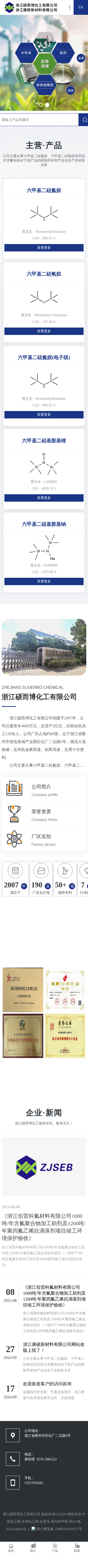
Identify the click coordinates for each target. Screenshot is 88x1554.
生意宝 (45, 1521)
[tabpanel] (44, 61)
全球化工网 (30, 1521)
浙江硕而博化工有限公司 (21, 1514)
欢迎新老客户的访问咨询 (47, 1383)
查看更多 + (44, 1075)
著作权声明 (60, 1521)
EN (80, 7)
